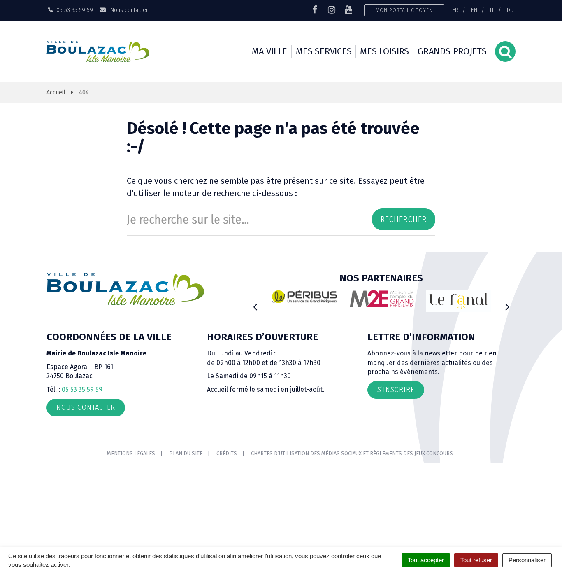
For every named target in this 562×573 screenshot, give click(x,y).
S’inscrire (395, 389)
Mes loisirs (384, 51)
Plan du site (185, 453)
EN (474, 10)
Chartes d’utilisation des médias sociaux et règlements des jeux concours (352, 453)
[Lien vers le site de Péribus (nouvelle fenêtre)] (304, 296)
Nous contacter (128, 10)
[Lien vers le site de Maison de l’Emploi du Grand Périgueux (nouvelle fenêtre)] (381, 298)
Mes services (323, 51)
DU (510, 10)
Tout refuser (476, 560)
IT (492, 10)
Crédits (226, 453)
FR (455, 10)
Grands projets (452, 51)
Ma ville (269, 51)
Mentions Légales (131, 453)
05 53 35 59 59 (82, 389)
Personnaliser (527, 560)
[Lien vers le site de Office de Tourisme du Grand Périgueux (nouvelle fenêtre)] (458, 301)
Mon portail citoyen (404, 10)
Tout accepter (426, 560)
